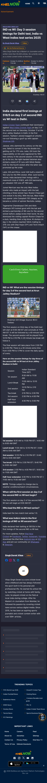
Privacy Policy (22, 740)
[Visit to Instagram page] (10, 560)
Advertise (20, 736)
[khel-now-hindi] (44, 3)
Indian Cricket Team (12, 125)
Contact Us (9, 740)
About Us (8, 736)
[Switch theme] (39, 3)
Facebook (16, 536)
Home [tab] (27, 4)
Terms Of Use (10, 744)
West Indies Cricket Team (21, 127)
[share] (34, 101)
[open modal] (42, 717)
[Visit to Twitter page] (14, 560)
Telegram (8, 544)
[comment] (20, 101)
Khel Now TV (38, 740)
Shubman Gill (8, 141)
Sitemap (36, 736)
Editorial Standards (24, 744)
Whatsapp (35, 542)
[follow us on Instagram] (19, 758)
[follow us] (27, 101)
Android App (29, 539)
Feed (35, 731)
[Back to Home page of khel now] (10, 4)
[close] (43, 765)
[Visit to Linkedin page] (18, 560)
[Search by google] (33, 3)
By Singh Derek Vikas (11, 43)
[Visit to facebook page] (6, 560)
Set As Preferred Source (15, 48)
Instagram (33, 536)
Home (7, 731)
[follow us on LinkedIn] (32, 758)
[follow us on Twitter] (23, 758)
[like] (12, 101)
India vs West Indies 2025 (10, 26)
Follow (25, 43)
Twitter (25, 536)
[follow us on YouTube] (27, 758)
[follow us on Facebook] (14, 758)
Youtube (42, 536)
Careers (20, 731)
